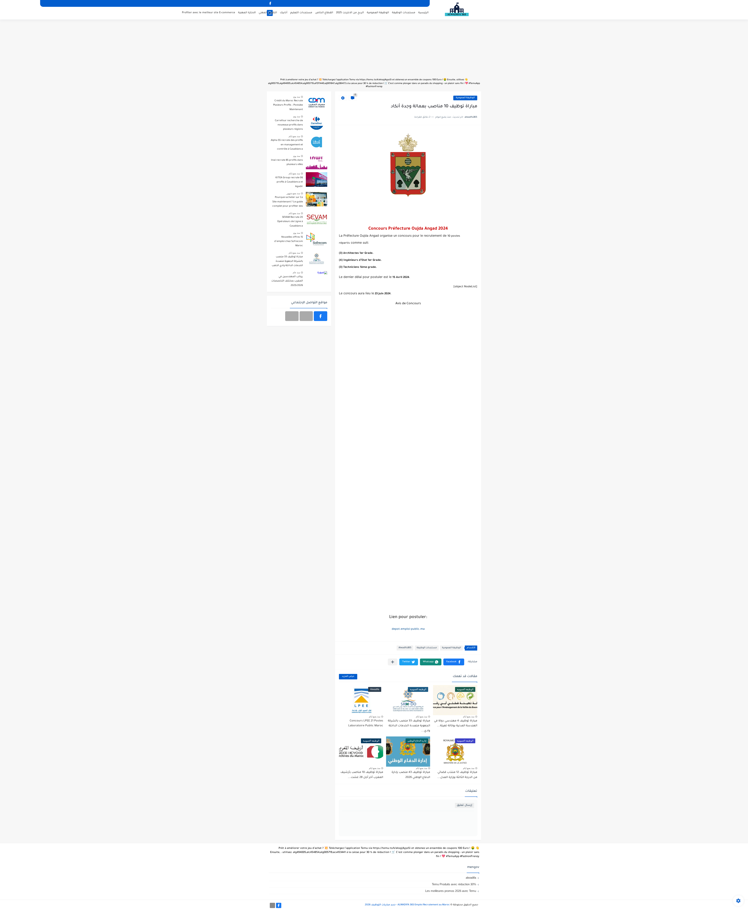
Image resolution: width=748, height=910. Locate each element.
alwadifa (471, 877)
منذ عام (296, 272)
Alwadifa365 (405, 648)
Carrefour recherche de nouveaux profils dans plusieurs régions (289, 125)
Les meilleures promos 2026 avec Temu (450, 890)
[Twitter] (292, 316)
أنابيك (283, 12)
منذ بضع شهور (293, 193)
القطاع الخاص (324, 12)
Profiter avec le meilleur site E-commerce (208, 12)
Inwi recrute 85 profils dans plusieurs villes (287, 162)
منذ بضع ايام (468, 716)
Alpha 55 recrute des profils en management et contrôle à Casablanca (287, 145)
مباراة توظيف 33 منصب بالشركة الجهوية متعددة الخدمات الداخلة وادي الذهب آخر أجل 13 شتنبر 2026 (287, 262)
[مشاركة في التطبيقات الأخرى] (392, 662)
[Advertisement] (374, 50)
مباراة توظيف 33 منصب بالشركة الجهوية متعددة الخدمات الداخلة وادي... (409, 726)
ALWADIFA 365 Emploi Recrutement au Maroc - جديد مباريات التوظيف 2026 (407, 905)
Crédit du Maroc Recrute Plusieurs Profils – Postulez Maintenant (288, 105)
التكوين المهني (268, 12)
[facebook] (270, 3)
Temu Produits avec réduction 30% (454, 884)
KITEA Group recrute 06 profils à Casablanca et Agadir (289, 182)
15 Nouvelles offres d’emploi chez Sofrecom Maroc (288, 241)
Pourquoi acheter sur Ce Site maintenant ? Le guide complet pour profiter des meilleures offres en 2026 (287, 202)
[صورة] (316, 102)
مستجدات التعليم (301, 12)
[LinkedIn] (306, 316)
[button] (453, 662)
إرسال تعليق (464, 805)
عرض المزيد (348, 676)
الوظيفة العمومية (378, 12)
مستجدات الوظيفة (403, 12)
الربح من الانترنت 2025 (350, 12)
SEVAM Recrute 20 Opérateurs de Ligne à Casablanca (290, 221)
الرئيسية (423, 12)
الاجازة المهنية (247, 12)
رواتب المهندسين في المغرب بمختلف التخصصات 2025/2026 (287, 281)
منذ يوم (296, 96)
